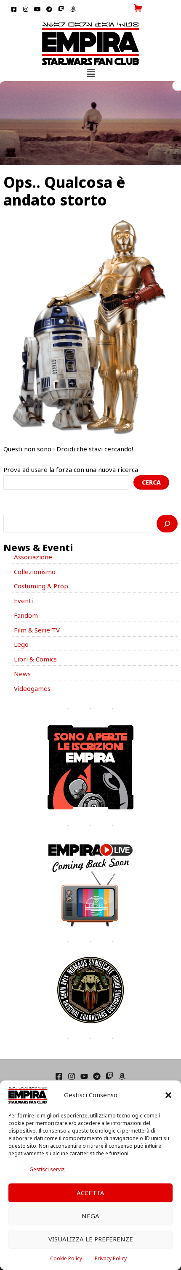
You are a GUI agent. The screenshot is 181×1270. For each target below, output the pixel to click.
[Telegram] (97, 1076)
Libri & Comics (35, 659)
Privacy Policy (111, 1258)
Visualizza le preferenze (90, 1239)
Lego (21, 644)
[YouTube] (84, 1076)
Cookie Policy (66, 1258)
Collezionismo (35, 571)
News (22, 673)
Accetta (90, 1192)
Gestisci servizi (47, 1169)
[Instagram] (71, 1076)
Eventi (23, 600)
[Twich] (109, 1076)
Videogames (32, 688)
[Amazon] (122, 1076)
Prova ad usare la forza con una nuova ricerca (70, 469)
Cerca (151, 482)
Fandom (26, 615)
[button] (168, 1095)
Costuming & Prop (41, 586)
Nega (90, 1216)
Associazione (33, 557)
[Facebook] (59, 1076)
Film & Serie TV (37, 630)
